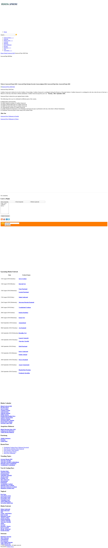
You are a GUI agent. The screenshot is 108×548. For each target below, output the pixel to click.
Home (5, 32)
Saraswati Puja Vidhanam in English (10, 116)
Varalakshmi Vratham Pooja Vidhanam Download (16, 447)
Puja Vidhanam (7, 45)
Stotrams (7, 47)
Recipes (6, 46)
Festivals (6, 39)
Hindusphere (8, 545)
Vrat (5, 49)
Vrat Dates (8, 50)
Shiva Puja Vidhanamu (9, 453)
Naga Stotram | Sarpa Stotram (11, 450)
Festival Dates (9, 37)
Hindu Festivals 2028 (9, 53)
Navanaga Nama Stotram (10, 451)
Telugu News (10, 546)
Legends (6, 42)
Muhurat (6, 43)
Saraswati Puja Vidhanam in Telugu (10, 119)
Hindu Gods (8, 40)
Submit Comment (5, 216)
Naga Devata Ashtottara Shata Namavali (14, 449)
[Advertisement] (48, 19)
